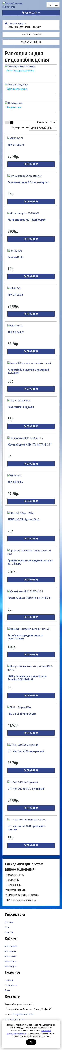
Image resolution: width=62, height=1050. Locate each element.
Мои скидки (10, 966)
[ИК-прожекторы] (31, 103)
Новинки (9, 980)
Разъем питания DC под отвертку (28, 182)
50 (51, 122)
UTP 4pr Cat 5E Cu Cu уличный (25, 788)
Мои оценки (10, 961)
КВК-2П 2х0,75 (15, 144)
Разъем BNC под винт (20, 407)
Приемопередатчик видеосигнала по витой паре (30, 562)
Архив (7, 990)
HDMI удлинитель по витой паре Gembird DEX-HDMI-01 (26, 678)
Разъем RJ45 (15, 257)
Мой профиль (11, 946)
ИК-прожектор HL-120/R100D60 (26, 219)
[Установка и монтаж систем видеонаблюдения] (6, 23)
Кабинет (11, 938)
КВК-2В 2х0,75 (15, 332)
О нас (7, 927)
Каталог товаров (18, 23)
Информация (15, 914)
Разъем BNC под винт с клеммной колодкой (28, 371)
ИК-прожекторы (14, 107)
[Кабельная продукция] (31, 84)
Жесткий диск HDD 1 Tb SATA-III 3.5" (29, 444)
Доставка (9, 922)
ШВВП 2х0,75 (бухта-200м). (23, 519)
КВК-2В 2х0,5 (15, 482)
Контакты (13, 996)
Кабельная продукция (17, 89)
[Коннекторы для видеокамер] (31, 66)
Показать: (42, 122)
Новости (9, 932)
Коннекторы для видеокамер (20, 70)
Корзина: (30, 12)
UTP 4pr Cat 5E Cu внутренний (25, 751)
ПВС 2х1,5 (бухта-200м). (21, 713)
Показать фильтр (32, 42)
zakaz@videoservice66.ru (22, 1014)
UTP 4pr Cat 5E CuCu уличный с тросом (26, 827)
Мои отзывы (10, 956)
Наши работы (11, 985)
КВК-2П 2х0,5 (15, 294)
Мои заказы (10, 951)
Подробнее (30, 164)
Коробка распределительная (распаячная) (25, 637)
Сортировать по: (20, 127)
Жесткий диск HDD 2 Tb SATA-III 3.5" (29, 597)
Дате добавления (40, 128)
